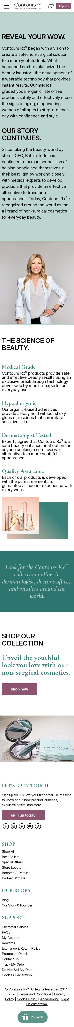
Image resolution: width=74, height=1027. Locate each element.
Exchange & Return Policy (21, 948)
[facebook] (6, 826)
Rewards (8, 943)
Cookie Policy (27, 999)
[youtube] (30, 826)
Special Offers (12, 862)
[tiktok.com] (38, 826)
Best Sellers (10, 857)
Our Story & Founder (17, 905)
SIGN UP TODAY (23, 815)
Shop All (8, 851)
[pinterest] (22, 826)
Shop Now (64, 6)
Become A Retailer (16, 873)
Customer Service (15, 927)
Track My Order (13, 964)
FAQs (6, 932)
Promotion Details (15, 954)
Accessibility (49, 999)
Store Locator (12, 867)
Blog (5, 900)
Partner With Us (13, 878)
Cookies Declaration (17, 975)
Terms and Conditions (35, 994)
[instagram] (14, 826)
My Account (11, 938)
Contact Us (10, 959)
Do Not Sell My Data (17, 970)
